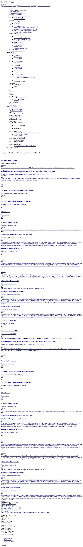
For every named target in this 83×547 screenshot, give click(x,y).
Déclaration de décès (19, 43)
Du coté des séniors (19, 99)
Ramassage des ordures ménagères (26, 77)
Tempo (18, 64)
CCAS (15, 96)
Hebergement (17, 84)
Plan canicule (17, 100)
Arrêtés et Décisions (19, 140)
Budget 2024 (17, 22)
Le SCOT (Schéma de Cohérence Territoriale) (25, 30)
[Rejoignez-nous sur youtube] (8, 6)
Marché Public (14, 49)
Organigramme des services (17, 13)
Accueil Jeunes (14, 118)
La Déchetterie (20, 74)
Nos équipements (18, 61)
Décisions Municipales (19, 19)
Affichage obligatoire (12, 147)
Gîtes (15, 87)
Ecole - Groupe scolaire (16, 111)
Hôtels (15, 86)
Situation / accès (18, 57)
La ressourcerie (21, 76)
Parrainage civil (18, 46)
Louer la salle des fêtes (19, 81)
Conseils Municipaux (19, 17)
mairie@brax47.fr (5, 522)
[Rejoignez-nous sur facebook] (41, 6)
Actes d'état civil (18, 45)
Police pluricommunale (16, 14)
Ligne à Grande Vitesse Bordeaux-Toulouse (25, 146)
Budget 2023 (17, 23)
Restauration (17, 65)
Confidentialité (7, 540)
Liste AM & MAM (18, 109)
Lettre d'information (22, 134)
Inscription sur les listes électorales (22, 39)
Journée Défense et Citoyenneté (22, 41)
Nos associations (18, 68)
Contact (6, 543)
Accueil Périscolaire (15, 115)
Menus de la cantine (19, 113)
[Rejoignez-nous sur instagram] (25, 6)
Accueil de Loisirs (15, 116)
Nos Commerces (18, 67)
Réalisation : (4, 545)
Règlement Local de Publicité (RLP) (23, 32)
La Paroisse (13, 105)
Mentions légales (8, 538)
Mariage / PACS (18, 42)
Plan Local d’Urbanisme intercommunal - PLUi (26, 29)
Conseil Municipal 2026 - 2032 (18, 10)
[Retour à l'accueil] (6, 1)
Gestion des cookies (9, 541)
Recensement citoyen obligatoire (22, 38)
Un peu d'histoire (18, 58)
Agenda (3, 501)
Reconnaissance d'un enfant (21, 48)
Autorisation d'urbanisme (20, 26)
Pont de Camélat (21, 137)
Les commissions (14, 11)
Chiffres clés (17, 55)
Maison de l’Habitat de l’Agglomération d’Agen (26, 27)
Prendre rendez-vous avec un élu (18, 51)
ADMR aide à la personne (20, 97)
